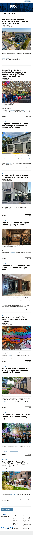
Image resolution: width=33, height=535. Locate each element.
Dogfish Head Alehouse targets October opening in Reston (15, 224)
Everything (24, 112)
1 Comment (29, 167)
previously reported (27, 158)
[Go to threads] (10, 528)
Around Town (4, 67)
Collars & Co (4, 401)
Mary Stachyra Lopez (7, 179)
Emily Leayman (6, 78)
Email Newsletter (16, 518)
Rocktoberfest (25, 110)
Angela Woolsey (6, 25)
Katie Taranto (5, 271)
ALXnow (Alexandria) (26, 517)
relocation (9, 355)
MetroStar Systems (5, 58)
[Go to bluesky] (12, 528)
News (3, 17)
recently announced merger (22, 54)
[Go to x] (1, 528)
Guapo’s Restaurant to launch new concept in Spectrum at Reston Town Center (15, 126)
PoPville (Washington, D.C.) (27, 522)
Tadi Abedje (5, 468)
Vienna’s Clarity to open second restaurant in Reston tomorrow (16, 176)
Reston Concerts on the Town (11, 449)
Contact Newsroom (16, 517)
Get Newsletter (27, 1)
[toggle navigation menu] (31, 1)
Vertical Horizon (11, 110)
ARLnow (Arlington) (26, 515)
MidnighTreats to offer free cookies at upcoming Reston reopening (14, 319)
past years (5, 451)
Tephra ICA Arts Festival (14, 451)
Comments (29, 62)
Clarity (15, 207)
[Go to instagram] (6, 528)
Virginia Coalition (15, 112)
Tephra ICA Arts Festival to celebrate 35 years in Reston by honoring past (15, 464)
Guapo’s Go (9, 163)
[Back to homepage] (3, 1)
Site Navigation (15, 528)
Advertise (15, 515)
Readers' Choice (16, 521)
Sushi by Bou (4, 302)
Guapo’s (3, 158)
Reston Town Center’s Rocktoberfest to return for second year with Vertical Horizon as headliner (14, 73)
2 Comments (29, 258)
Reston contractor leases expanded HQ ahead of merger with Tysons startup (15, 21)
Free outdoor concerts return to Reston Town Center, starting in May (16, 417)
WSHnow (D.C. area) (26, 528)
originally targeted (12, 252)
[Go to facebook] (3, 528)
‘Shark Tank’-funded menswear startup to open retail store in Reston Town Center (15, 371)
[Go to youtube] (8, 528)
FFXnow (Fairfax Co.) (26, 518)
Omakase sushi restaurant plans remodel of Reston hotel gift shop (16, 268)
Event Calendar (16, 520)
